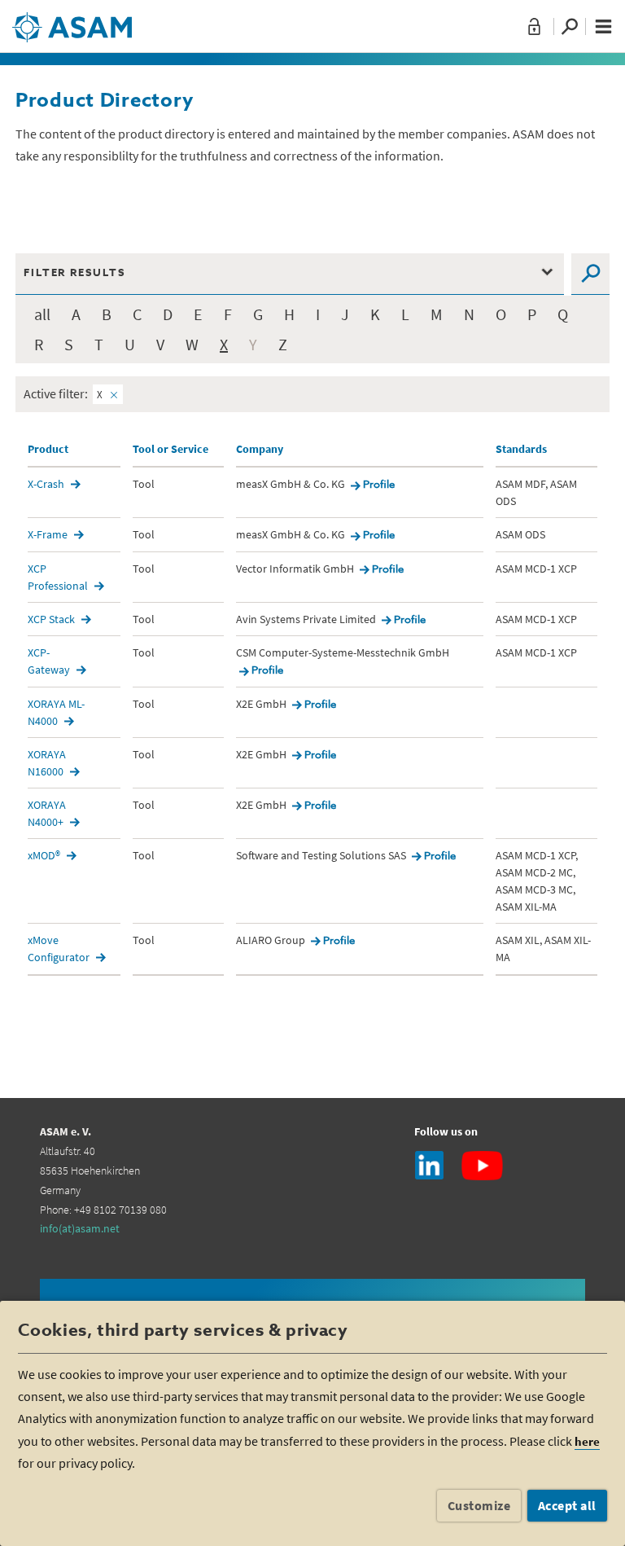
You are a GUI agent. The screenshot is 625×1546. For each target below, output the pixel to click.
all (42, 314)
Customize (479, 1505)
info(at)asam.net (80, 1228)
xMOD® (44, 855)
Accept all (567, 1505)
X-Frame (48, 534)
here (587, 1441)
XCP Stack (51, 619)
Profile (379, 485)
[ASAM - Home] (72, 21)
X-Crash (46, 484)
